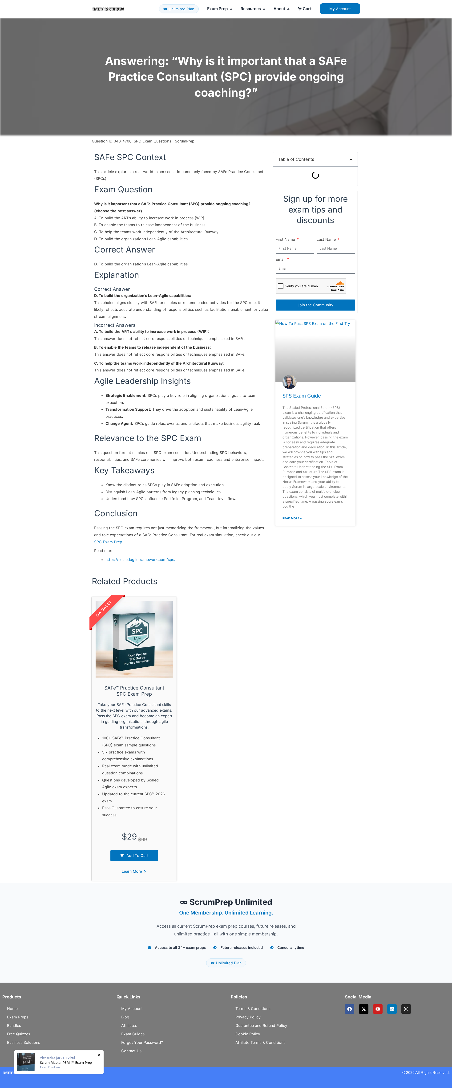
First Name (286, 239)
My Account (132, 1008)
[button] (351, 159)
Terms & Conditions (252, 1008)
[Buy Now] (59, 1062)
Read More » (292, 518)
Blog (125, 1017)
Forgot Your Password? (142, 1042)
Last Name (327, 239)
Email (281, 259)
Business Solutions (23, 1042)
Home (12, 1008)
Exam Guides (133, 1034)
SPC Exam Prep (108, 542)
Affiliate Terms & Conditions (260, 1042)
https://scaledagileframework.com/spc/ (140, 559)
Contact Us (131, 1051)
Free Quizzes (18, 1034)
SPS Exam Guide (301, 396)
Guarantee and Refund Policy (261, 1025)
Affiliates (129, 1025)
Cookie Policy (247, 1034)
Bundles (14, 1025)
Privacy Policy (248, 1017)
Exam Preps (17, 1017)
